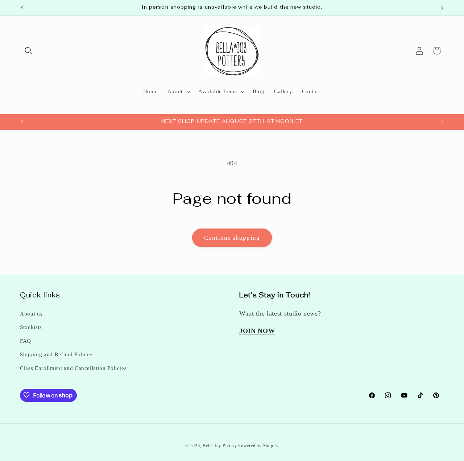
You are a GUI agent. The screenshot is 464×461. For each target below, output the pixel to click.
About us (31, 313)
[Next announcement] (442, 7)
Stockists (31, 327)
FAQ (25, 341)
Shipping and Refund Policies (57, 354)
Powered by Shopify (258, 445)
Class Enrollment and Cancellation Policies (73, 368)
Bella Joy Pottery (220, 445)
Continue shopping (232, 237)
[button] (28, 50)
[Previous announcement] (22, 7)
